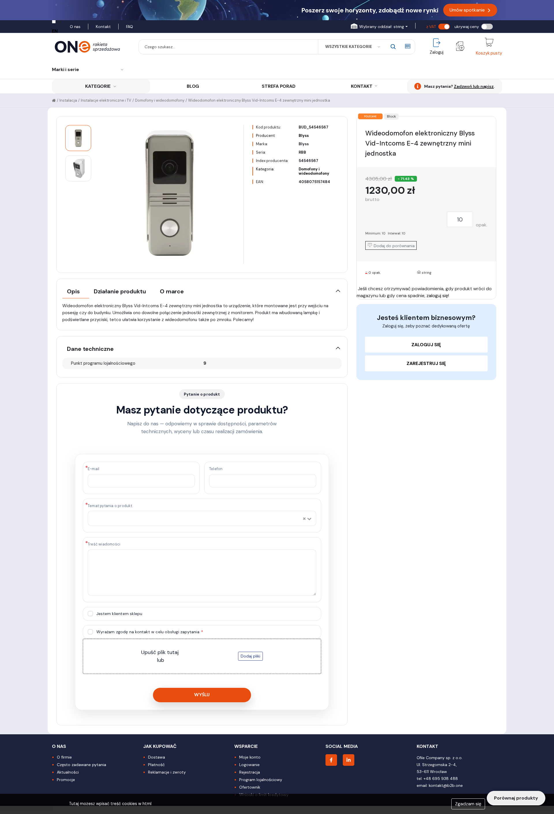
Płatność (156, 764)
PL (59, 22)
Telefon (215, 468)
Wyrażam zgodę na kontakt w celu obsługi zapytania (148, 631)
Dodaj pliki (250, 656)
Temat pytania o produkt (110, 505)
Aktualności (68, 772)
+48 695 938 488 (441, 778)
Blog (193, 86)
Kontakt (103, 26)
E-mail (93, 468)
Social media (341, 746)
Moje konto (250, 757)
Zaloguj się (426, 345)
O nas (75, 26)
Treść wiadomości (104, 544)
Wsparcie (246, 746)
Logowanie (249, 764)
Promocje (66, 779)
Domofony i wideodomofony (159, 100)
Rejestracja (249, 772)
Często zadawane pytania (81, 764)
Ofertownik (249, 787)
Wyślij (201, 695)
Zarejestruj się (426, 363)
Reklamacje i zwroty (167, 772)
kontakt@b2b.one (446, 785)
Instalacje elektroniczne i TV (106, 100)
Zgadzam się (468, 804)
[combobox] (196, 519)
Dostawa (156, 757)
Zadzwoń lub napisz (474, 86)
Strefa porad (278, 86)
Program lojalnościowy (260, 779)
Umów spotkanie (470, 10)
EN (55, 31)
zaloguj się (437, 296)
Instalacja (68, 100)
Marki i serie (65, 69)
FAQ (129, 26)
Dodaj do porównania (394, 245)
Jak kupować (160, 746)
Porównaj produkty (516, 798)
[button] (379, 26)
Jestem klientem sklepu (119, 613)
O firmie (64, 757)
